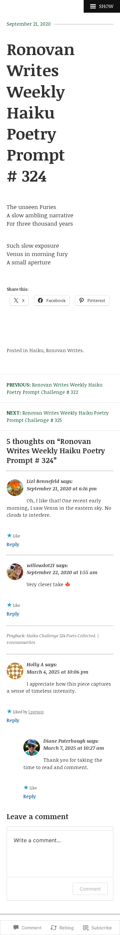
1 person (36, 711)
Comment (90, 889)
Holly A (35, 664)
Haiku (36, 350)
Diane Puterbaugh (64, 741)
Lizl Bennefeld (43, 481)
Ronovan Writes (64, 350)
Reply (13, 544)
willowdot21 (41, 565)
